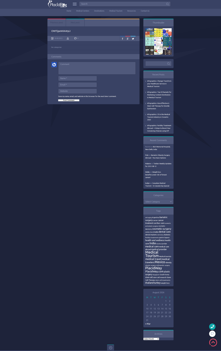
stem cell (149, 277)
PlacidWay (153, 268)
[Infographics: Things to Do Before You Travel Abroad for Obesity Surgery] (158, 47)
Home (69, 11)
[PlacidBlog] (57, 4)
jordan (164, 243)
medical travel (153, 259)
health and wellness (154, 240)
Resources (131, 11)
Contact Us (145, 11)
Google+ (127, 38)
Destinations (99, 11)
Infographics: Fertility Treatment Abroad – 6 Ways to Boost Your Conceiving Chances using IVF (159, 128)
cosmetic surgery (161, 228)
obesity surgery (150, 265)
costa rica (148, 232)
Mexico (160, 262)
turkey (157, 282)
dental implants (151, 235)
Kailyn (147, 183)
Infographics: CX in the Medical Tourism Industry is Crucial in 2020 (158, 117)
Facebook (122, 38)
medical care (152, 246)
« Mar (148, 324)
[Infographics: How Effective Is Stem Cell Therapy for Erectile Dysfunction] (167, 29)
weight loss (165, 283)
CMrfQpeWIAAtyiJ (60, 31)
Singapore (155, 274)
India (153, 243)
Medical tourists (165, 256)
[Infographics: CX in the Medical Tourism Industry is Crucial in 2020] (149, 38)
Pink (146, 155)
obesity (168, 262)
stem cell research (159, 277)
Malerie (148, 163)
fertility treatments (152, 237)
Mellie (147, 172)
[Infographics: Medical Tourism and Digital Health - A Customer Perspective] (167, 47)
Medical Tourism (115, 11)
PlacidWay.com (154, 271)
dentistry (160, 235)
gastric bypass (164, 237)
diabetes (167, 235)
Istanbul (159, 243)
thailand (149, 282)
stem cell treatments (162, 280)
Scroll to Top (213, 342)
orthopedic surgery (163, 265)
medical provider (159, 249)
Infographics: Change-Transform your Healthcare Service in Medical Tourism (159, 83)
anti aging (148, 217)
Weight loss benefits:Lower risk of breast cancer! (156, 174)
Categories (75, 4)
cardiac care (159, 223)
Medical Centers (82, 11)
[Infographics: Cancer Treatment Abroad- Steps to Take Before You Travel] (149, 47)
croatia (155, 232)
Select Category (152, 201)
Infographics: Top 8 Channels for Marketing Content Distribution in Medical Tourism (159, 94)
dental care (165, 231)
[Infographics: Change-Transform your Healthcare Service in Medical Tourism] (149, 29)
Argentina (155, 217)
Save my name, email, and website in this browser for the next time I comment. (87, 96)
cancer (155, 220)
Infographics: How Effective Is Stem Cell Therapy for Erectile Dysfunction (158, 105)
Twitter (133, 38)
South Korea (164, 274)
